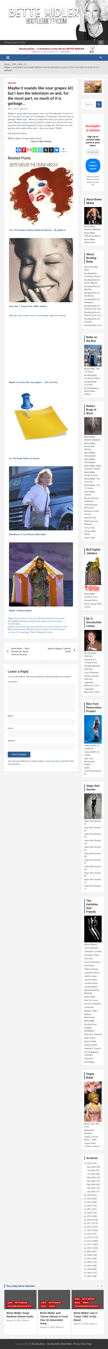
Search (99, 104)
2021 (89, 1209)
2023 (89, 1202)
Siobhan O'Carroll (92, 1048)
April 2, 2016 (13, 109)
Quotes (12, 83)
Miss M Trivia (90, 517)
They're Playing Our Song (41, 632)
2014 (89, 1234)
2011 (89, 1244)
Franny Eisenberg (92, 962)
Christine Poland (91, 955)
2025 (89, 1195)
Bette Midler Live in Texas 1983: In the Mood (52, 1316)
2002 (89, 1276)
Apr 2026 (91, 1181)
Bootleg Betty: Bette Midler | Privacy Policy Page (70, 1344)
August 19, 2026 (47, 1324)
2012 (89, 1241)
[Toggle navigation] (8, 57)
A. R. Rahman (39, 618)
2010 (89, 1248)
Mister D (24, 109)
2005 (89, 1265)
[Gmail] (29, 148)
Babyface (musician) (55, 618)
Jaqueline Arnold (92, 972)
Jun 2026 (91, 1174)
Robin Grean (89, 1038)
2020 (89, 1213)
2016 (89, 1227)
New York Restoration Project (89, 761)
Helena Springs (91, 969)
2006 (89, 1262)
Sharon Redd (90, 1041)
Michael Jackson (21, 122)
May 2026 (91, 1177)
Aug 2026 (91, 1167)
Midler (19, 119)
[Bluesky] (56, 148)
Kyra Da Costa (90, 1000)
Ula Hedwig (89, 1062)
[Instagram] (40, 148)
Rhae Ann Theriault (93, 1034)
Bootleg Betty (38, 1344)
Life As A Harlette (92, 1004)
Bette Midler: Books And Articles (90, 446)
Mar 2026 (91, 1184)
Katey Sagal (89, 996)
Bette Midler (13, 621)
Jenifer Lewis (90, 976)
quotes (45, 629)
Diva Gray (88, 958)
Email (10, 728)
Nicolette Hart (90, 1024)
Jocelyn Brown (91, 983)
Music (10, 1306)
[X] (45, 148)
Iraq (40, 125)
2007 (89, 1258)
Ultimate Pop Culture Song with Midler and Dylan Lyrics (86, 1316)
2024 (89, 1198)
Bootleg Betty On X (93, 325)
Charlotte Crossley (93, 951)
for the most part (54, 621)
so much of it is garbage (18, 632)
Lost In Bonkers (91, 672)
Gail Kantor (89, 965)
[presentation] (98, 1286)
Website (11, 740)
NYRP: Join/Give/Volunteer (92, 771)
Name (10, 716)
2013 (89, 1237)
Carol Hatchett (91, 948)
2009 (89, 1251)
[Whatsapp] (34, 148)
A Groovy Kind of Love (22, 618)
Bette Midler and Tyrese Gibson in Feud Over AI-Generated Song (20, 1318)
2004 (89, 1269)
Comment (13, 682)
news (69, 116)
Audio (10, 1303)
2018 (89, 1220)
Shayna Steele (90, 1045)
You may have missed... (21, 1286)
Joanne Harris (90, 979)
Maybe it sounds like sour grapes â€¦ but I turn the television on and (37, 627)
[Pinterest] (23, 148)
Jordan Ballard (90, 986)
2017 (89, 1223)
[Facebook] (18, 148)
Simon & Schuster (57, 629)
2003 (89, 1272)
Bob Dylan (23, 621)
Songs (18, 1306)
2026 (89, 1163)
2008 (89, 1255)
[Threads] (51, 148)
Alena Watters (90, 944)
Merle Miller (89, 1021)
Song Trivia (89, 527)
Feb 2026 (91, 1188)
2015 (89, 1230)
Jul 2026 (91, 1170)
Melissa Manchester (17, 629)
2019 (89, 1216)
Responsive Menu (101, 42)
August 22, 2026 (13, 1327)
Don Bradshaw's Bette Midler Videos (91, 391)
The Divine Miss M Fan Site (53, 1306)
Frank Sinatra (14, 624)
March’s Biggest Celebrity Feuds (59, 650)
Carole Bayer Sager (37, 621)
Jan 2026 (91, 1191)
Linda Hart (89, 1007)
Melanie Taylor (90, 1011)
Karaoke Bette (90, 600)
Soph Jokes (89, 537)
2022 (89, 1205)
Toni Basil (88, 1058)
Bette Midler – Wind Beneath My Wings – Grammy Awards (20, 651)
